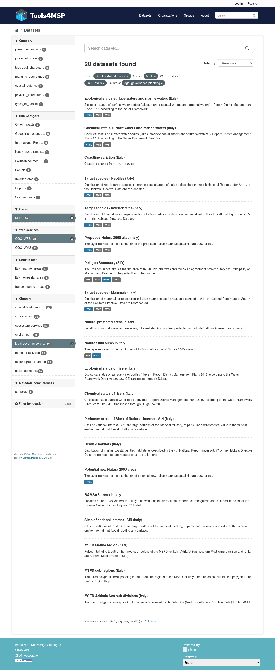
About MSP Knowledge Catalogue (38, 645)
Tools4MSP (47, 15)
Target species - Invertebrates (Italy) (113, 207)
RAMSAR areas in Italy (102, 494)
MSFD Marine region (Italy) (105, 545)
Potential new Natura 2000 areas (110, 469)
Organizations (167, 15)
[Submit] (254, 15)
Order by (209, 63)
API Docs (150, 621)
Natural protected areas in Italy (109, 321)
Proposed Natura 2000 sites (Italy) (111, 237)
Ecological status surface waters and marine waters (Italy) (131, 98)
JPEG (116, 279)
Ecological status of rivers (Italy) (110, 368)
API (136, 621)
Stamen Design (30, 457)
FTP (88, 355)
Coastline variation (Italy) (104, 157)
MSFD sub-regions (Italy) (104, 570)
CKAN (190, 649)
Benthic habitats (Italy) (102, 443)
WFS (107, 115)
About (205, 15)
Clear (68, 404)
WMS (98, 115)
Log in (238, 3)
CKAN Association (27, 655)
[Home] (17, 30)
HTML (89, 115)
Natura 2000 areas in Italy (104, 342)
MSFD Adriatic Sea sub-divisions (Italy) (116, 595)
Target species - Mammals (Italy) (110, 292)
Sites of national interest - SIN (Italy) (113, 519)
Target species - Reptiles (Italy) (109, 178)
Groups (189, 15)
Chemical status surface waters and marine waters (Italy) (130, 127)
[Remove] (128, 76)
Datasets (145, 15)
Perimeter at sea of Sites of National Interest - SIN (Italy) (129, 418)
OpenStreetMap (34, 454)
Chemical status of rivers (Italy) (109, 393)
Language (190, 656)
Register (253, 3)
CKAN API (22, 650)
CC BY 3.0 (45, 457)
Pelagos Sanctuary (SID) (104, 262)
